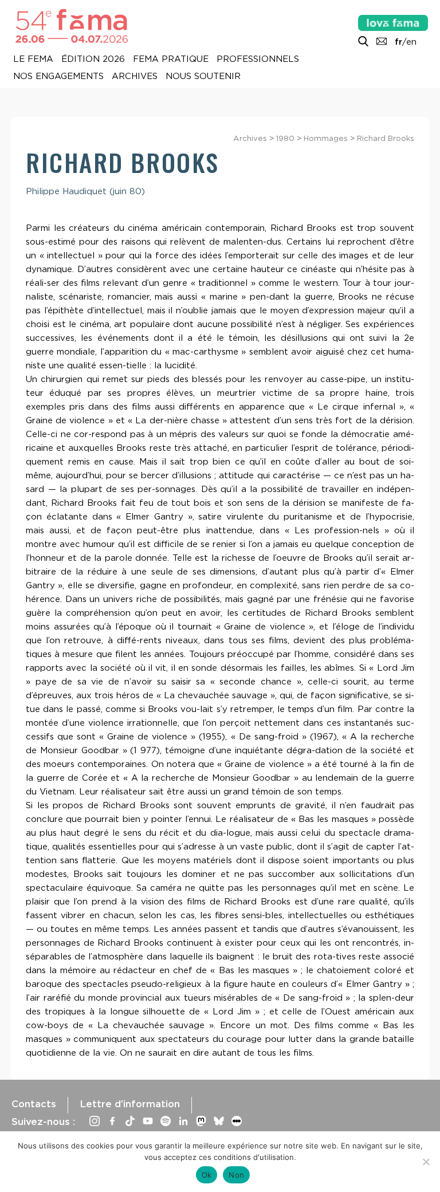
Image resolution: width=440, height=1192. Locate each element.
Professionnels (258, 59)
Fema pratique (171, 59)
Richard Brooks (385, 138)
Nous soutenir (203, 77)
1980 (285, 138)
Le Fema (33, 59)
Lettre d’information (130, 1104)
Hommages (326, 138)
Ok (207, 1174)
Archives (135, 77)
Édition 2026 (93, 59)
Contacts (33, 1104)
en (411, 42)
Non (236, 1174)
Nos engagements (58, 77)
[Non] (425, 1161)
